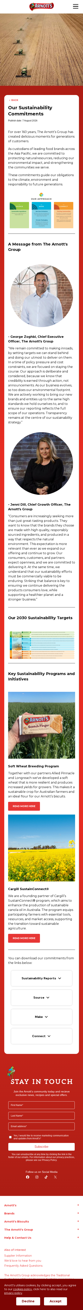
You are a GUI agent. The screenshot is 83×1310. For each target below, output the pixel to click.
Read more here (24, 806)
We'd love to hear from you (22, 1260)
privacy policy (13, 1293)
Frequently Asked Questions (23, 1265)
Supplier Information (18, 1255)
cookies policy (22, 1289)
